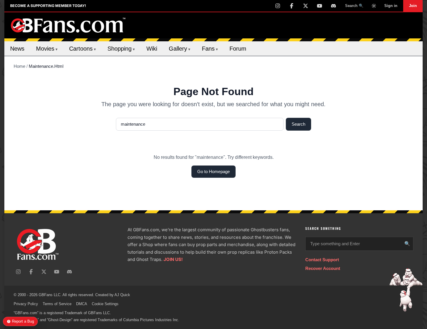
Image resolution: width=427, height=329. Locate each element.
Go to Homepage (213, 171)
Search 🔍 (354, 5)
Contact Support (322, 259)
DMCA (81, 304)
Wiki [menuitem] (151, 48)
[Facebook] (291, 6)
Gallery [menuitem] (179, 48)
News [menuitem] (17, 48)
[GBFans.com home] (68, 25)
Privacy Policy (26, 304)
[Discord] (333, 6)
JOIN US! (173, 259)
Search (298, 124)
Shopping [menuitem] (121, 48)
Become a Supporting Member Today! (48, 5)
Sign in (390, 5)
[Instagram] (278, 6)
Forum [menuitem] (237, 48)
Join (413, 5)
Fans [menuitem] (210, 48)
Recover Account (322, 268)
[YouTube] (319, 6)
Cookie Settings (105, 304)
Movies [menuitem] (47, 48)
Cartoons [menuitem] (82, 48)
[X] (305, 6)
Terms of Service (57, 304)
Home (19, 66)
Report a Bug (23, 321)
